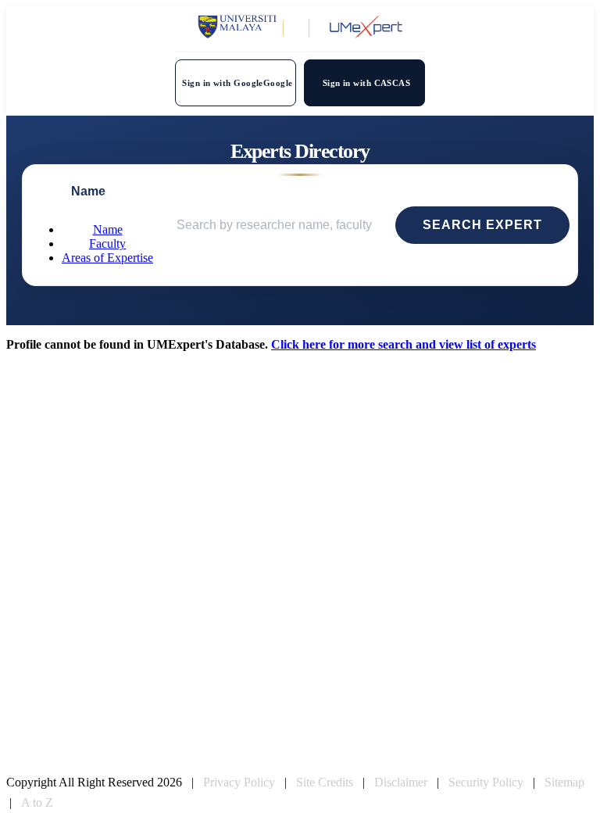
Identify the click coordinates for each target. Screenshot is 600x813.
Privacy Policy (239, 782)
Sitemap (564, 782)
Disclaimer (400, 782)
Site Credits (324, 782)
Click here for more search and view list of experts (403, 344)
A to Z (37, 802)
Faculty (107, 243)
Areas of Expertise (107, 257)
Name (108, 229)
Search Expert (482, 224)
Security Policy (485, 782)
